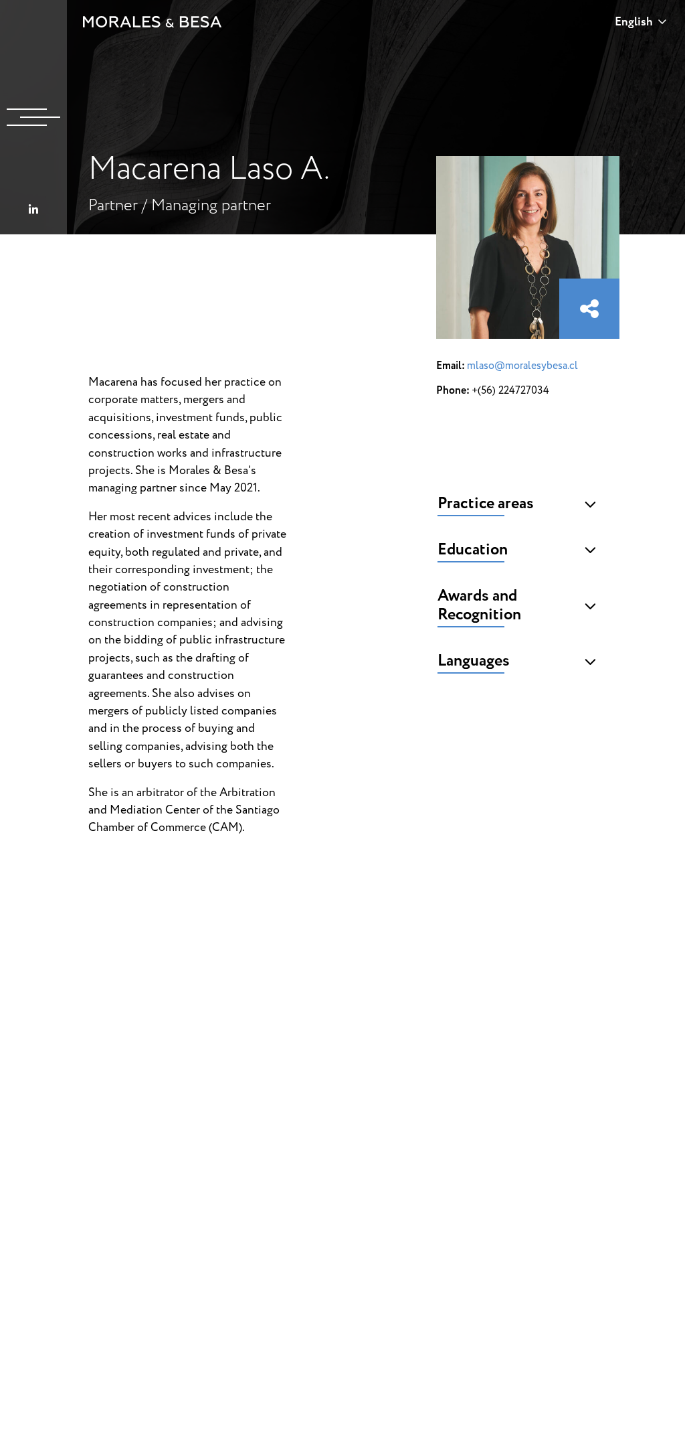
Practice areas (485, 503)
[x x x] (33, 117)
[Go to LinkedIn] (33, 210)
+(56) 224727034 (510, 390)
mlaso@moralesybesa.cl (522, 365)
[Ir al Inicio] (152, 21)
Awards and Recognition (479, 606)
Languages (473, 661)
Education (472, 549)
